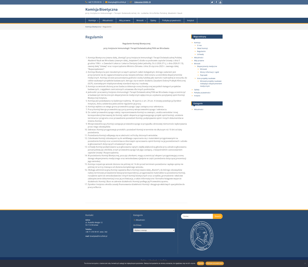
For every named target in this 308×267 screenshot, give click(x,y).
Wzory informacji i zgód (209, 72)
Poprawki (203, 75)
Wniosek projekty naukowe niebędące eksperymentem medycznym (211, 83)
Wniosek (203, 69)
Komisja (92, 20)
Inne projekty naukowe (206, 78)
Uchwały (200, 54)
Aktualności (108, 20)
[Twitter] (212, 2)
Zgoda (200, 263)
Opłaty (153, 20)
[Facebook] (216, 2)
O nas (199, 45)
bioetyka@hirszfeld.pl (117, 2)
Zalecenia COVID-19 (142, 2)
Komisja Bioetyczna (101, 9)
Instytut (190, 20)
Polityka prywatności (171, 20)
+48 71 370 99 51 (95, 2)
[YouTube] (220, 2)
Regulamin (201, 51)
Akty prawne (124, 20)
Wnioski (140, 20)
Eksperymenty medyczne (207, 66)
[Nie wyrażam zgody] (305, 263)
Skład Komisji (202, 48)
